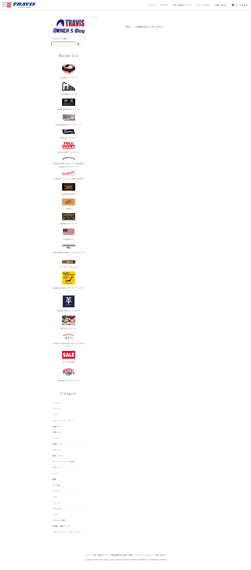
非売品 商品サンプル (62, 526)
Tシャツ (56, 438)
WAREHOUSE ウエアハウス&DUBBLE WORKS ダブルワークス (68, 165)
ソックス (56, 491)
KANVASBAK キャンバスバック (69, 125)
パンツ (55, 414)
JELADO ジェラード (69, 77)
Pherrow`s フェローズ (69, 138)
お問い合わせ (221, 5)
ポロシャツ (57, 467)
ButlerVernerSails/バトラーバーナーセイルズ (68, 289)
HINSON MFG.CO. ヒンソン (68, 109)
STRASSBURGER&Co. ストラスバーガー (68, 254)
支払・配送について (181, 5)
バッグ (55, 514)
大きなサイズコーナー (69, 328)
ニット (55, 473)
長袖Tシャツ (58, 444)
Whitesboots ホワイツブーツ (68, 380)
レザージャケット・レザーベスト (66, 532)
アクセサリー (58, 508)
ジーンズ (56, 403)
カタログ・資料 (59, 520)
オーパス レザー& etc (68, 267)
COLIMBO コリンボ (69, 94)
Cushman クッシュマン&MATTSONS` (69, 179)
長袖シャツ (57, 426)
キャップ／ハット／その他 (64, 461)
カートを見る (241, 5)
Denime (69, 209)
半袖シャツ (57, 432)
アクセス (164, 5)
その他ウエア (68, 239)
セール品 (56, 485)
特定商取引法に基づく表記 (122, 555)
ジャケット (57, 409)
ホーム (152, 5)
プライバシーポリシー (144, 555)
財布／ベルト (58, 456)
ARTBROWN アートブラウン (69, 311)
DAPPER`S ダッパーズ (68, 223)
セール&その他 (68, 362)
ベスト (55, 497)
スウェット (57, 450)
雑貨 (54, 479)
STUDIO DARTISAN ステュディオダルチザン (68, 345)
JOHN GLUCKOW (68, 194)
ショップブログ (203, 5)
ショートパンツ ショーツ (63, 420)
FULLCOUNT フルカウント (68, 152)
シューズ (56, 503)
